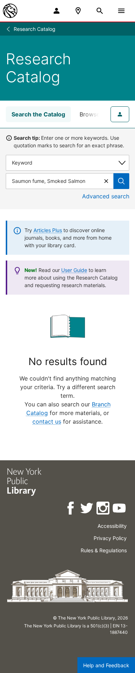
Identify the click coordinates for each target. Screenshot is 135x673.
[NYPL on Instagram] (103, 509)
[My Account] (56, 11)
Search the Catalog (38, 114)
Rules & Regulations (104, 550)
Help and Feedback (106, 665)
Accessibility (112, 526)
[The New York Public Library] (10, 11)
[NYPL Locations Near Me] (78, 11)
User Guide (74, 270)
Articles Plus (47, 230)
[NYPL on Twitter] (87, 509)
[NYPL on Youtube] (120, 509)
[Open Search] (100, 11)
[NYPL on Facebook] (71, 509)
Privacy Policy (110, 538)
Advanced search (105, 196)
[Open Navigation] (121, 11)
